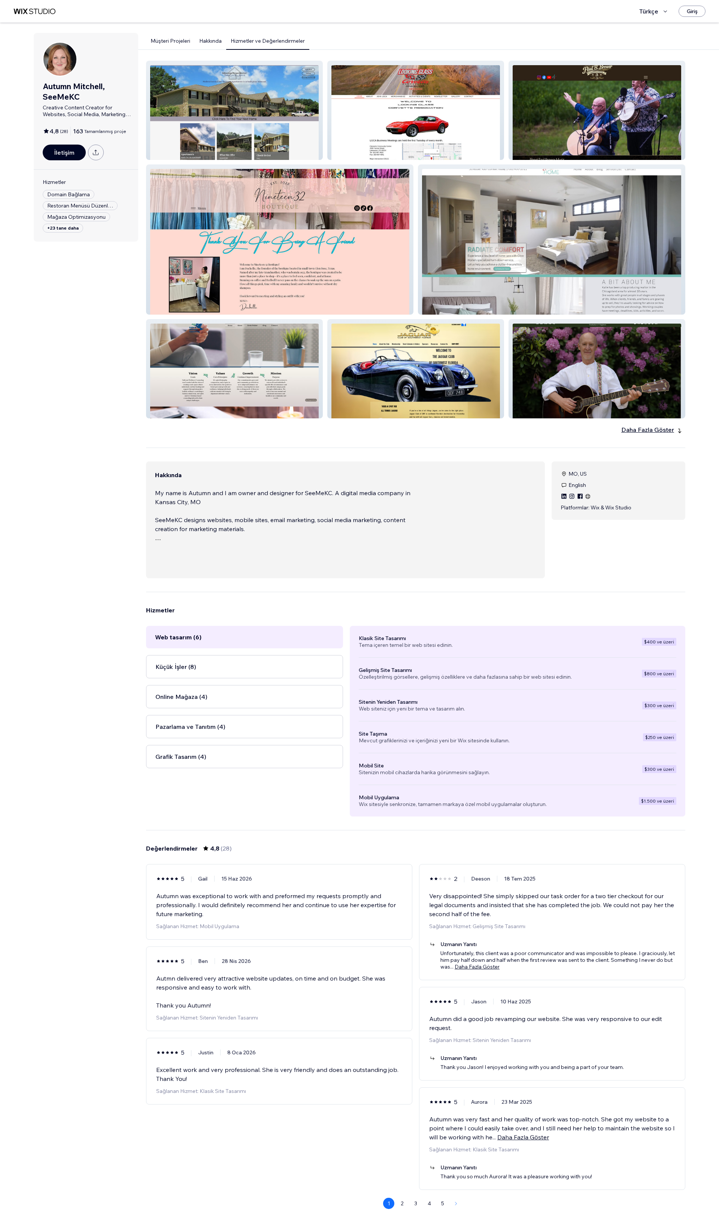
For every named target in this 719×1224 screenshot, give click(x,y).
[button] (234, 110)
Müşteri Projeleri (170, 40)
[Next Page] (456, 1203)
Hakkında (210, 40)
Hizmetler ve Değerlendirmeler (268, 40)
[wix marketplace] (34, 11)
